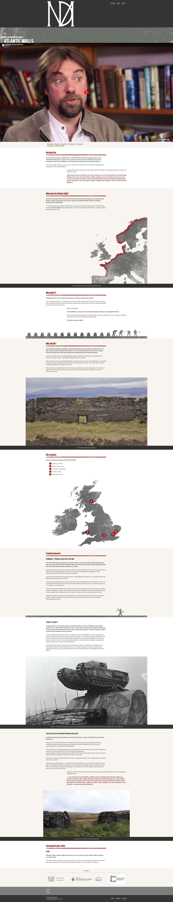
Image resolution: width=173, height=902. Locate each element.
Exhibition (113, 3)
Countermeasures (59, 145)
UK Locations (79, 144)
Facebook (118, 898)
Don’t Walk (54, 897)
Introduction (50, 144)
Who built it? (64, 144)
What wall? (57, 144)
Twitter (112, 898)
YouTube (124, 898)
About (118, 3)
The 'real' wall (50, 145)
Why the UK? (71, 144)
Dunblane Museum (66, 165)
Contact (123, 3)
